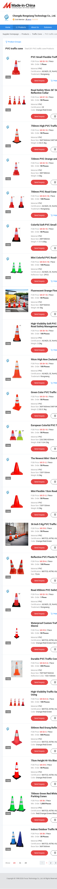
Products (22, 27)
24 (14, 863)
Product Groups (14, 41)
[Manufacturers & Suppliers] (19, 5)
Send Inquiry (39, 80)
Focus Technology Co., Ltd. (33, 878)
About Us (35, 27)
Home (7, 27)
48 (26, 863)
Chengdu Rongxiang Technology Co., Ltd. (34, 15)
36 (20, 863)
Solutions (48, 27)
